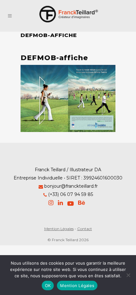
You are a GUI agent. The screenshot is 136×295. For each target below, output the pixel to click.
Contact (84, 228)
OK (48, 285)
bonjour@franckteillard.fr (71, 186)
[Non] (128, 275)
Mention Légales (59, 228)
